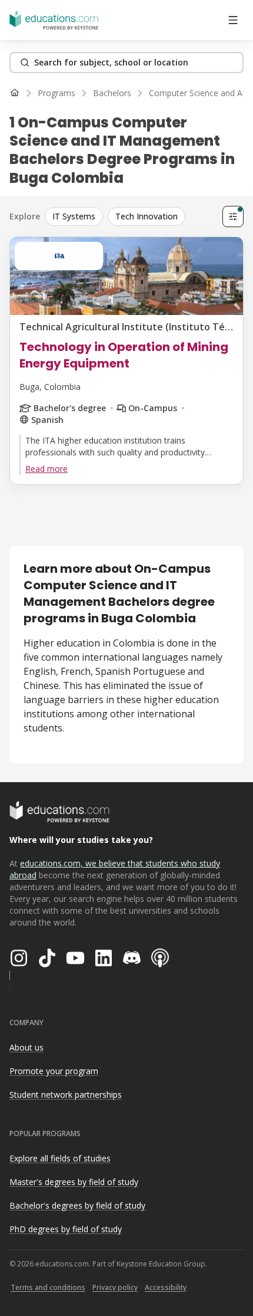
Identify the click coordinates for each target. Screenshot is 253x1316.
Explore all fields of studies (60, 1158)
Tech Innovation (146, 216)
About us (26, 1047)
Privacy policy (115, 1287)
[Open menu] (233, 20)
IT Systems (73, 216)
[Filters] (233, 216)
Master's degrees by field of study (73, 1181)
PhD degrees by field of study (65, 1229)
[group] (131, 216)
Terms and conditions (48, 1287)
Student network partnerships (65, 1094)
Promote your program (53, 1071)
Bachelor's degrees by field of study (77, 1205)
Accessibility (166, 1287)
